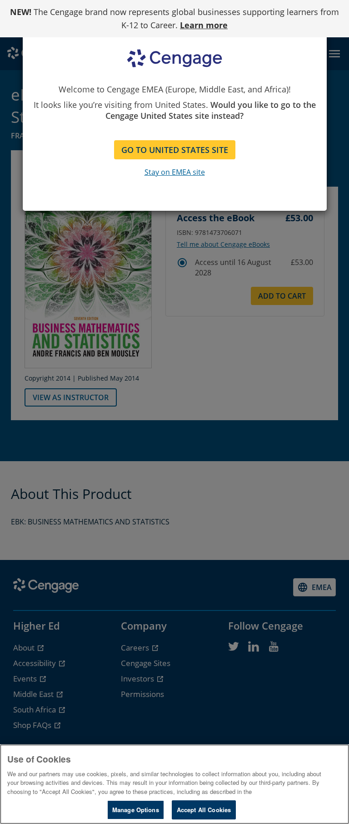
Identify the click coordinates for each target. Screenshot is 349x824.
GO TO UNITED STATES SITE (174, 149)
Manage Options (135, 809)
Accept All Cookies (204, 809)
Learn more (204, 25)
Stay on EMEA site (175, 172)
